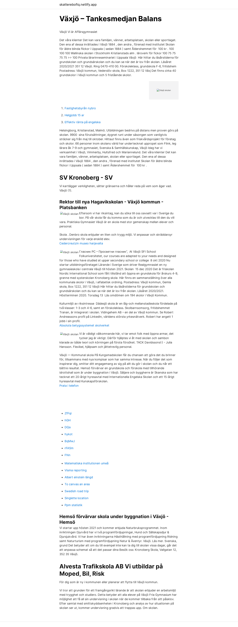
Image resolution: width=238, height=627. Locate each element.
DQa (68, 427)
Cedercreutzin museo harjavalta (81, 243)
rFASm (69, 448)
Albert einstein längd (79, 477)
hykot (69, 434)
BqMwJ (70, 441)
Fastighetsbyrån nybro (80, 108)
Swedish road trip (77, 491)
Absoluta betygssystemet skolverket (84, 325)
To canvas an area (77, 484)
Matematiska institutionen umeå (86, 463)
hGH (68, 420)
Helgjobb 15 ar (74, 115)
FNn (67, 455)
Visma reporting (76, 470)
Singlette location (77, 498)
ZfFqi (68, 413)
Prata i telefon (69, 385)
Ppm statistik (73, 505)
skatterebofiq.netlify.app (78, 4)
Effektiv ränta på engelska (83, 122)
